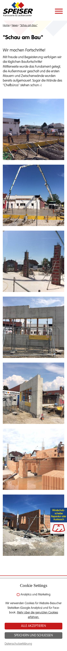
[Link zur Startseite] (18, 10)
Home (6, 25)
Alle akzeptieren (33, 626)
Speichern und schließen (33, 635)
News (15, 25)
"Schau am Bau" (28, 25)
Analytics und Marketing (35, 594)
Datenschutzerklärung (18, 643)
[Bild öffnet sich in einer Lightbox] (33, 129)
